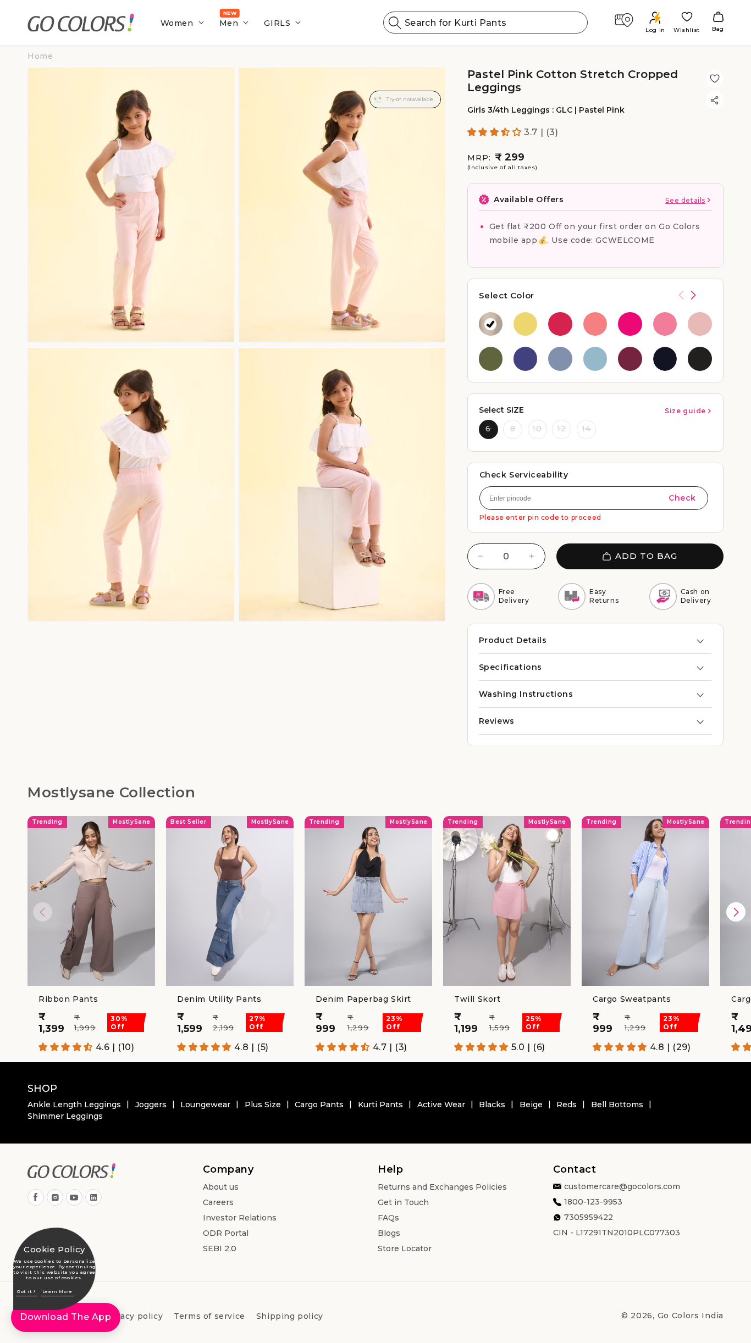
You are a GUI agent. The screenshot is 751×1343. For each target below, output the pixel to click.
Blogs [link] (389, 1234)
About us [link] (221, 1187)
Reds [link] (566, 1104)
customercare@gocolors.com (622, 1187)
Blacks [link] (492, 1104)
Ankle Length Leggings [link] (74, 1104)
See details (685, 200)
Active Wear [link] (441, 1104)
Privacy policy (133, 1316)
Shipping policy (289, 1316)
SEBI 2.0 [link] (219, 1249)
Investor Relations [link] (240, 1218)
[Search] (395, 23)
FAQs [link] (388, 1218)
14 (586, 429)
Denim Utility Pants (219, 999)
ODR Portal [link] (226, 1234)
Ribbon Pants (68, 999)
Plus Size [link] (263, 1104)
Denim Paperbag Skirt (363, 999)
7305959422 (588, 1218)
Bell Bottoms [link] (617, 1104)
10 (537, 429)
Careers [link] (218, 1203)
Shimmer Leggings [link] (65, 1116)
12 (561, 429)
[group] (490, 324)
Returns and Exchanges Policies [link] (442, 1187)
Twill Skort (477, 999)
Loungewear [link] (205, 1104)
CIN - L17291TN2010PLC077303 (616, 1233)
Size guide (685, 411)
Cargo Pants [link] (319, 1104)
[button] (179, 22)
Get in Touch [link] (403, 1203)
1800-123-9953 (593, 1202)
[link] (81, 23)
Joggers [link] (151, 1104)
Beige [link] (531, 1104)
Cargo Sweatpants (632, 999)
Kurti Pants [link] (380, 1104)
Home (40, 56)
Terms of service (209, 1316)
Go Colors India (691, 1315)
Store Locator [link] (405, 1249)
